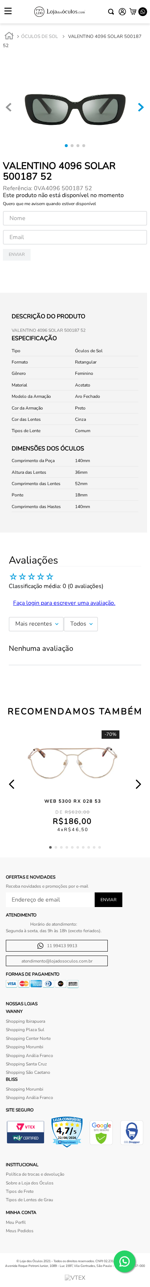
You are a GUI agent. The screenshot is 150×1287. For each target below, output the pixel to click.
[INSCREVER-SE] (108, 899)
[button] (50, 847)
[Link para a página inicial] (9, 37)
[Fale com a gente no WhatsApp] (124, 1261)
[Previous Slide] (11, 784)
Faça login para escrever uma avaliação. (64, 603)
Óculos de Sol (39, 36)
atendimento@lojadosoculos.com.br (56, 961)
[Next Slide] (138, 784)
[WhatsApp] (142, 11)
